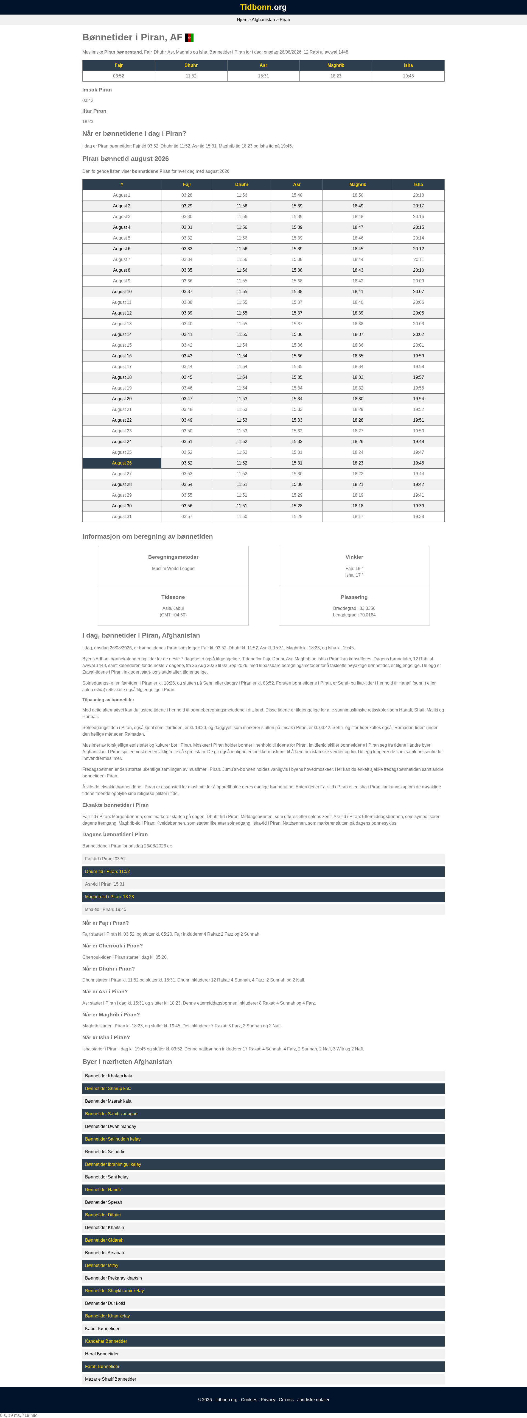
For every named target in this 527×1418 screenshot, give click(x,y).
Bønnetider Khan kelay (107, 1316)
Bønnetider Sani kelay (106, 1177)
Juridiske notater (313, 1399)
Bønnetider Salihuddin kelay (113, 1139)
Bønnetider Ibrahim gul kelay (113, 1164)
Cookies (249, 1399)
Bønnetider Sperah (103, 1202)
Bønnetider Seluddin (105, 1151)
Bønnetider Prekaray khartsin (113, 1278)
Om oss (286, 1399)
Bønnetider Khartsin (104, 1227)
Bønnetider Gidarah (104, 1240)
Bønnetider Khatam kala (108, 1076)
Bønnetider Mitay (101, 1265)
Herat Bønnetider (102, 1354)
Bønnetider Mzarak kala (108, 1101)
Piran (285, 19)
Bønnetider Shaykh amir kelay (114, 1290)
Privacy (268, 1399)
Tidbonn (256, 7)
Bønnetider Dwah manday (110, 1126)
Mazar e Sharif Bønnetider (110, 1379)
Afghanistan (263, 19)
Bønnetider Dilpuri (103, 1215)
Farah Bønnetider (102, 1366)
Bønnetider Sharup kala (108, 1088)
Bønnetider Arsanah (104, 1252)
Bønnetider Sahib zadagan (111, 1113)
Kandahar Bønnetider (106, 1341)
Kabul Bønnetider (102, 1328)
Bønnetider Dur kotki (105, 1303)
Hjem (242, 19)
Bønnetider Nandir (103, 1189)
